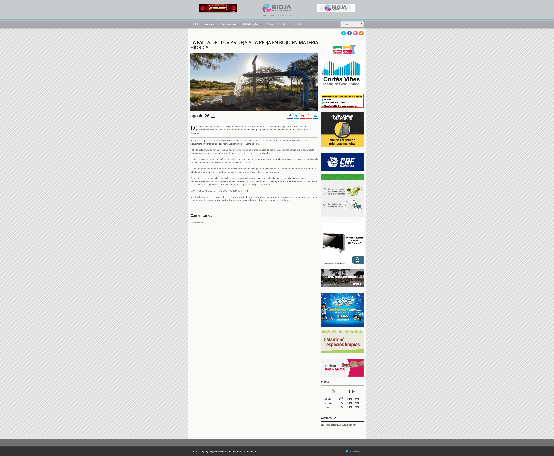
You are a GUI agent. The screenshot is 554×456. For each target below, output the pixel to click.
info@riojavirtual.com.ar (341, 424)
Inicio (196, 24)
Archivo (282, 24)
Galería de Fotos (252, 24)
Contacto (297, 24)
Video (269, 24)
